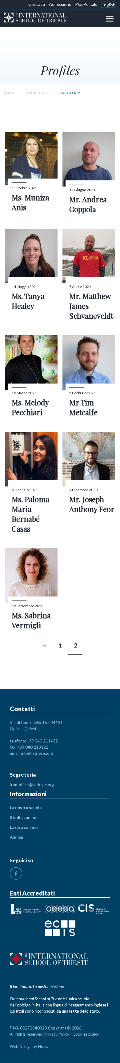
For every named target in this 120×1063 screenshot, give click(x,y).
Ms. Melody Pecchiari (30, 407)
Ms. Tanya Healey (28, 301)
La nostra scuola (26, 807)
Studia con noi (24, 817)
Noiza (43, 1046)
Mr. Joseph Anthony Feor (91, 504)
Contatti (36, 4)
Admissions (60, 4)
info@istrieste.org (37, 753)
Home (9, 93)
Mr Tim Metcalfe (83, 407)
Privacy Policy (56, 1034)
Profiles (37, 93)
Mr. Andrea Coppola (88, 204)
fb (16, 873)
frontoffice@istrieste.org (32, 784)
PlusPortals (86, 4)
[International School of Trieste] (35, 18)
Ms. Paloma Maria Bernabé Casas (30, 513)
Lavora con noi (24, 827)
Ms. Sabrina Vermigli (31, 620)
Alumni (16, 837)
